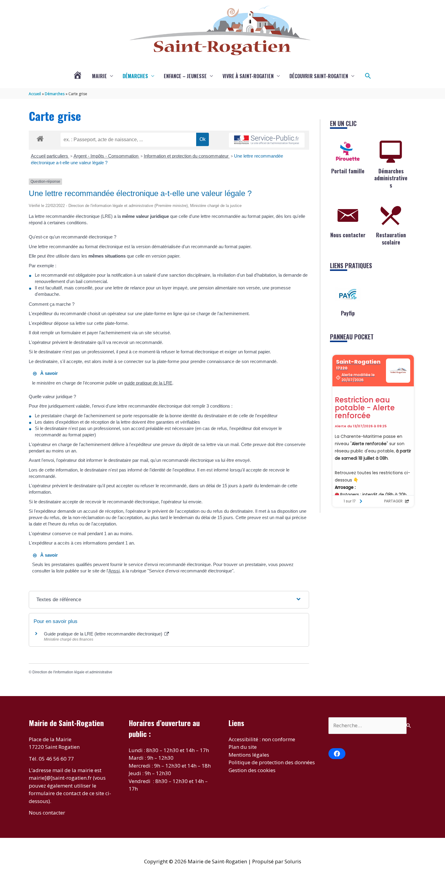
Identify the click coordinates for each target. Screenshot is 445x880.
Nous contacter (347, 235)
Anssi (114, 570)
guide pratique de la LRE (148, 382)
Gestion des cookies (252, 770)
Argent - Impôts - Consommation (107, 155)
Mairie (99, 76)
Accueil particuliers (50, 155)
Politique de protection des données (272, 762)
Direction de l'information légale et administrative (72, 672)
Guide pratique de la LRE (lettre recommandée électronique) (103, 633)
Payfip (348, 313)
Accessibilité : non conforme (262, 739)
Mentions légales (249, 754)
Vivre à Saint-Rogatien (248, 76)
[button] (368, 76)
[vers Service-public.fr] (267, 140)
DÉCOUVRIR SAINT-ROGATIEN (318, 76)
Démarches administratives (390, 178)
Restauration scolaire (391, 238)
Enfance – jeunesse (185, 76)
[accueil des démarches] (40, 137)
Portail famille (347, 171)
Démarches (135, 76)
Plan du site (243, 746)
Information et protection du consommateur (187, 155)
